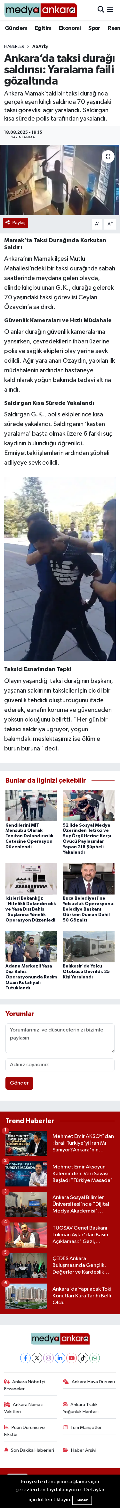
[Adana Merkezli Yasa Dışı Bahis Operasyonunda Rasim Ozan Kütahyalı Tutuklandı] (31, 946)
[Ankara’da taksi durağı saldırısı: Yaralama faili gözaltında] (60, 180)
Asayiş (40, 46)
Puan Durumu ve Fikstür (24, 1431)
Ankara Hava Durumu (93, 1381)
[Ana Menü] (110, 10)
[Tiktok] (83, 1358)
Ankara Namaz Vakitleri (23, 1408)
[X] (37, 1358)
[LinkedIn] (60, 1358)
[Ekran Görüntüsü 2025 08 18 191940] (60, 569)
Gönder (19, 1083)
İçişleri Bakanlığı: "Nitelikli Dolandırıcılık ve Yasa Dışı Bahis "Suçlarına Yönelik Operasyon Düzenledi (30, 909)
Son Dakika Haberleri (32, 1450)
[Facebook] (25, 1358)
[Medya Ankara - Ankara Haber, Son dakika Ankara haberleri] (40, 10)
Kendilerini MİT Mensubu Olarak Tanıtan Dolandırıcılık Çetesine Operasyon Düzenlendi (29, 836)
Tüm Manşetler (86, 1427)
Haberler (14, 46)
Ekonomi (70, 28)
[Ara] (101, 10)
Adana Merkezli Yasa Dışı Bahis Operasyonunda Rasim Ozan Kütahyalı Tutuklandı (31, 977)
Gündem (16, 28)
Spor (94, 28)
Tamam (82, 1500)
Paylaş (19, 222)
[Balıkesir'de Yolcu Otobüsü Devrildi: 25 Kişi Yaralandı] (89, 946)
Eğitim (43, 28)
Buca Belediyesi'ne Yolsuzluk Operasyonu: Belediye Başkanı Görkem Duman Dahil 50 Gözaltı (89, 909)
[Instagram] (48, 1358)
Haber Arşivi (83, 1450)
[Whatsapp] (94, 1358)
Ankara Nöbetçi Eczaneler (24, 1385)
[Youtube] (71, 1358)
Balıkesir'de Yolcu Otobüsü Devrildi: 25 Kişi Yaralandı (86, 971)
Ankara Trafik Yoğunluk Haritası (81, 1408)
